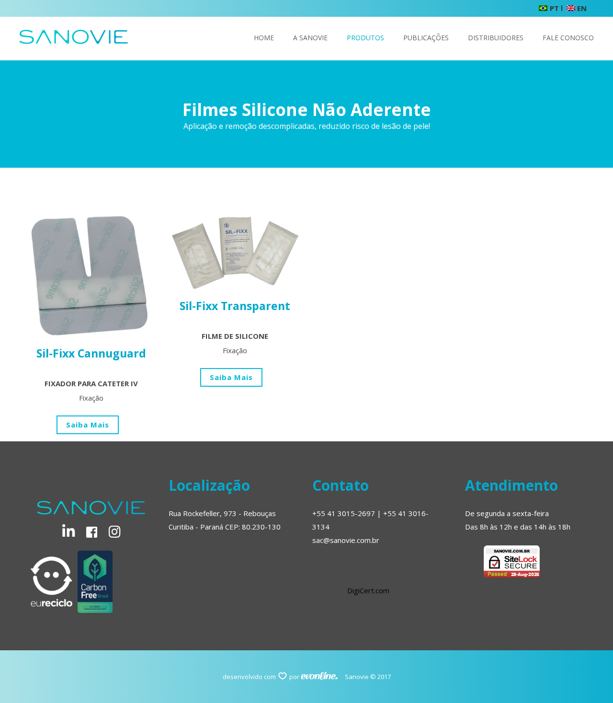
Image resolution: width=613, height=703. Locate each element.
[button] (368, 573)
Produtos (365, 37)
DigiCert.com (368, 590)
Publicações (426, 37)
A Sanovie (310, 37)
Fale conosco (568, 37)
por (294, 676)
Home (264, 37)
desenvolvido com (250, 676)
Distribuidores (495, 37)
